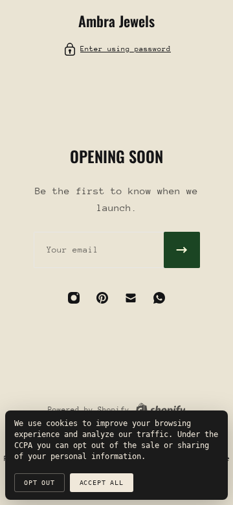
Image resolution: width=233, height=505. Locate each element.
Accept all (102, 482)
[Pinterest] (102, 298)
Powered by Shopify (88, 409)
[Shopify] (160, 410)
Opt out (39, 482)
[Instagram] (74, 298)
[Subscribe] (182, 250)
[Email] (130, 298)
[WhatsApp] (159, 298)
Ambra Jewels (116, 20)
